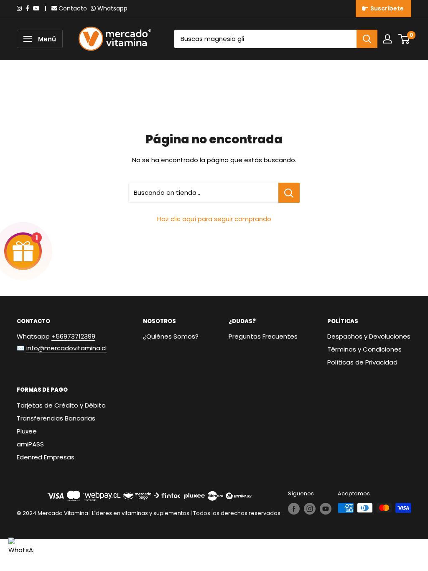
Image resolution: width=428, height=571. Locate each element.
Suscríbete (386, 8)
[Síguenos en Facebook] (294, 509)
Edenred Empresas (45, 457)
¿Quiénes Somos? (171, 336)
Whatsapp (112, 8)
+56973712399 (73, 336)
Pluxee (27, 431)
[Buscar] (367, 39)
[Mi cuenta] (387, 38)
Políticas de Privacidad (362, 362)
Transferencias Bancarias (56, 418)
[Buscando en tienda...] (289, 193)
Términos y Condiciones (364, 349)
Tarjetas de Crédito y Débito (61, 405)
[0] (404, 39)
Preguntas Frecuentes (263, 336)
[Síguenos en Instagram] (310, 509)
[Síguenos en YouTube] (325, 509)
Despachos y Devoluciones (368, 336)
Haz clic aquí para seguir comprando (214, 218)
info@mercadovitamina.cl (66, 348)
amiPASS (30, 444)
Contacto (73, 8)
